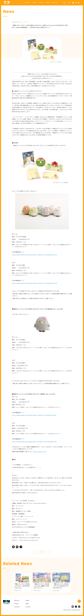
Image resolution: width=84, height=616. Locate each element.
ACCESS (28, 606)
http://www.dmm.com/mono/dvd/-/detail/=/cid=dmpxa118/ (34, 415)
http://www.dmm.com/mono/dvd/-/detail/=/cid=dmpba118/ (34, 441)
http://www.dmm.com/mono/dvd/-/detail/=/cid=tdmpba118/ (34, 283)
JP (64, 2)
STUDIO (41, 2)
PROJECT (28, 2)
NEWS (48, 2)
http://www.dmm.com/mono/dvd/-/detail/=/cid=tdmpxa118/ (34, 254)
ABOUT (35, 2)
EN (69, 2)
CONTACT (55, 2)
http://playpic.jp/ (40, 451)
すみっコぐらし (24, 22)
